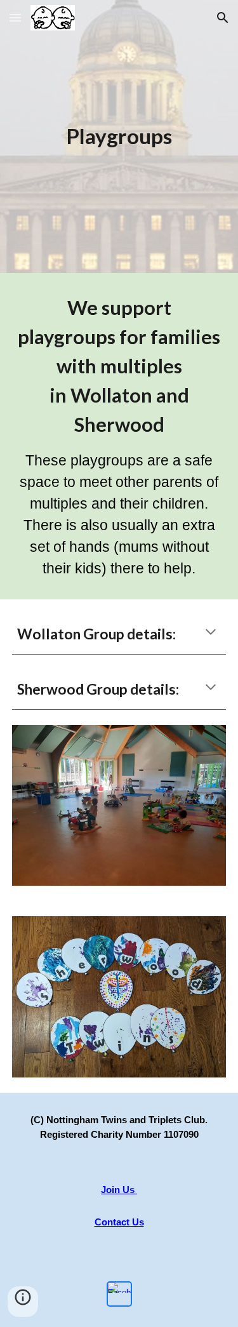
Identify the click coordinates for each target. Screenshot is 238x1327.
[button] (15, 17)
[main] (119, 136)
